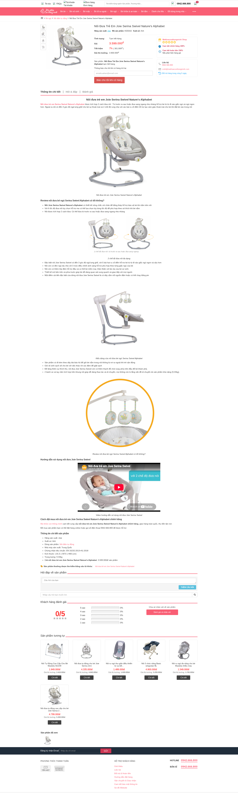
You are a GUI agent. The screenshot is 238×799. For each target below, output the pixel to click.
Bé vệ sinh (74, 11)
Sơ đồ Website (120, 788)
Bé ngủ (113, 11)
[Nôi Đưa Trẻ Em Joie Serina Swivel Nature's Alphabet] (47, 741)
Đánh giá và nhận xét (162, 612)
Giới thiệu (118, 766)
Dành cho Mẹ (158, 11)
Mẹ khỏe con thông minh (51, 524)
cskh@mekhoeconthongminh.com (175, 69)
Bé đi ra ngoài (100, 11)
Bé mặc (86, 11)
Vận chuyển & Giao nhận (125, 780)
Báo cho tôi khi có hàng (109, 80)
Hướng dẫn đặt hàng (123, 777)
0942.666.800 (167, 65)
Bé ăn (63, 11)
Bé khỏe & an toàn (129, 11)
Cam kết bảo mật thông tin (125, 784)
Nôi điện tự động (67, 544)
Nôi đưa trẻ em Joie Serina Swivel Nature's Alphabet (114, 566)
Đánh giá (88, 91)
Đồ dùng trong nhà (176, 11)
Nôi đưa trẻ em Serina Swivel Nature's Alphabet (62, 104)
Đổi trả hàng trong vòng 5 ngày (174, 73)
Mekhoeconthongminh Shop (175, 40)
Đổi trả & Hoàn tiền (122, 773)
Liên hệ (117, 770)
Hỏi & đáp (71, 91)
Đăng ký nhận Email (49, 750)
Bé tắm (144, 11)
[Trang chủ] (41, 18)
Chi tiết (55, 677)
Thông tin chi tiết (50, 91)
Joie (109, 31)
